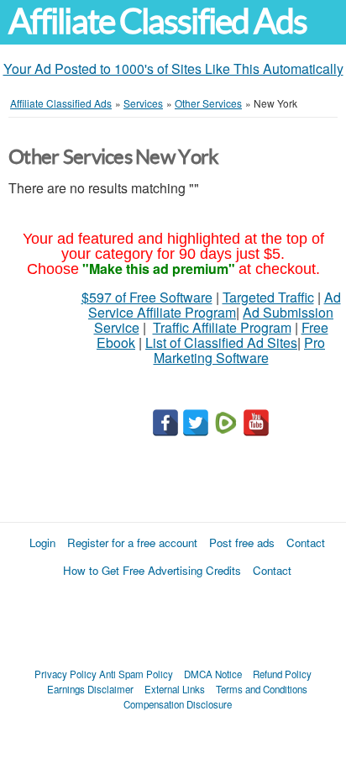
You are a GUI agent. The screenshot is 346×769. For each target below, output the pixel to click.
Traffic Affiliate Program (222, 327)
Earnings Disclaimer (90, 689)
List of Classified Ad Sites (221, 342)
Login (42, 542)
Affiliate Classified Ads (157, 21)
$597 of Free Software (146, 297)
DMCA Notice (213, 674)
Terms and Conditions (261, 689)
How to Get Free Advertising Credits (152, 570)
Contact (305, 542)
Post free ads (242, 542)
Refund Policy (282, 674)
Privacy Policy (65, 674)
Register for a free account (132, 542)
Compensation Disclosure (177, 704)
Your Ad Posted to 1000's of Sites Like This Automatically (173, 68)
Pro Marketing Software (240, 350)
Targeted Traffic (268, 297)
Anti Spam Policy (136, 674)
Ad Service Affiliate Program (214, 304)
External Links (174, 689)
